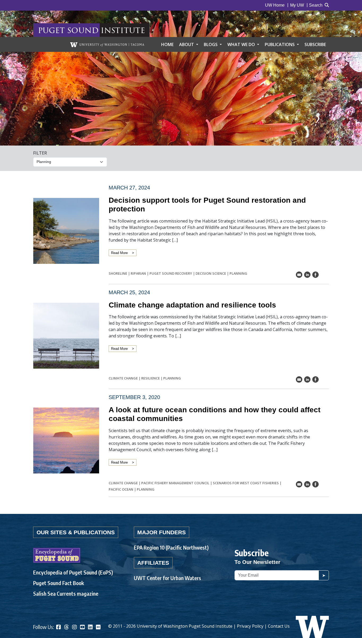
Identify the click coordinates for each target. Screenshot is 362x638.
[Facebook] (58, 627)
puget (51, 30)
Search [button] (316, 5)
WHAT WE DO (241, 44)
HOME (167, 44)
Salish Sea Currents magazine (65, 593)
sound (83, 30)
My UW (297, 5)
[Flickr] (98, 627)
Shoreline (118, 273)
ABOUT (187, 44)
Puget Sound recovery (170, 273)
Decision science (211, 273)
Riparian (138, 273)
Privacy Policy (250, 626)
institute (123, 30)
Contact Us (279, 626)
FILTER (40, 153)
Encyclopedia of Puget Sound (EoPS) (73, 572)
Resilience (150, 378)
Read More (119, 253)
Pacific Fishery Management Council (175, 483)
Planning (238, 273)
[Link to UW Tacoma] (107, 44)
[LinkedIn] (90, 627)
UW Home (275, 5)
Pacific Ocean (121, 489)
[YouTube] (82, 627)
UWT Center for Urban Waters (167, 577)
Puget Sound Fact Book (58, 583)
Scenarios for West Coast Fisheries (246, 483)
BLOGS (211, 44)
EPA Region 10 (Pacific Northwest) (171, 547)
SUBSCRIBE (315, 44)
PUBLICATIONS (280, 44)
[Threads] (66, 627)
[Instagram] (74, 627)
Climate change (123, 378)
